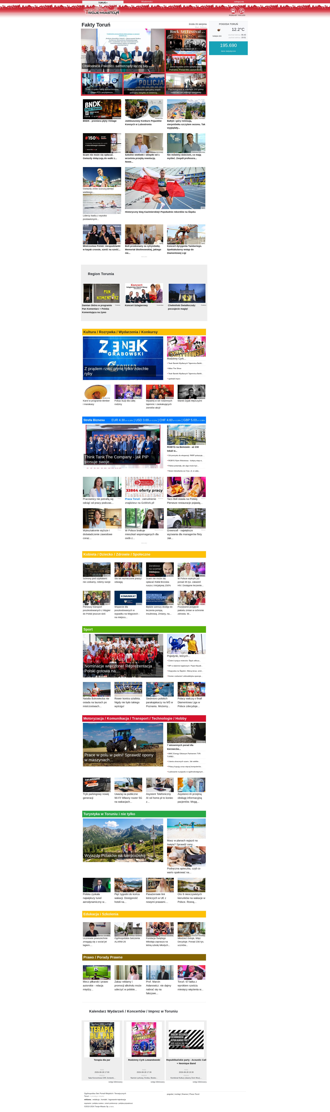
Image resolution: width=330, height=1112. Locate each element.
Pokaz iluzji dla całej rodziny (128, 401)
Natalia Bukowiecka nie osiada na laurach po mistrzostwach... (96, 702)
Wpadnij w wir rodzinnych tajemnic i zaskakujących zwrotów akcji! (159, 403)
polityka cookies (98, 1103)
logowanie (113, 1099)
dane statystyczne (228, 51)
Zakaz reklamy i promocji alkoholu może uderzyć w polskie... (127, 985)
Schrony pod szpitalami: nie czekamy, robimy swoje (96, 579)
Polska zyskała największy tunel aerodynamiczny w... (94, 898)
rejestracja (121, 1099)
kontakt (104, 1099)
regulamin (87, 1103)
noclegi (177, 1094)
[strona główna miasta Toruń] (101, 10)
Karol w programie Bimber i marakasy (96, 401)
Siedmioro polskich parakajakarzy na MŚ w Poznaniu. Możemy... (159, 702)
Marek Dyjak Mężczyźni (191, 399)
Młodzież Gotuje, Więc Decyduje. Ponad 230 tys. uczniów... (191, 940)
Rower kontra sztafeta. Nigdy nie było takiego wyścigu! (127, 702)
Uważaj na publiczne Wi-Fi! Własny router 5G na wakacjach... (128, 798)
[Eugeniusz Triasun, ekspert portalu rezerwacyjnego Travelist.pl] (123, 840)
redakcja (96, 1099)
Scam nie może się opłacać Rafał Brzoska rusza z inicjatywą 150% (159, 581)
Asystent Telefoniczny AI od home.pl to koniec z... (159, 798)
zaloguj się (239, 2)
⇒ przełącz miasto (96, 1096)
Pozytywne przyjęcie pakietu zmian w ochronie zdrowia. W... (191, 609)
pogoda (170, 1094)
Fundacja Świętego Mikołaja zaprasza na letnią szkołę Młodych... (159, 940)
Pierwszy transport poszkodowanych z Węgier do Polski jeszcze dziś (96, 609)
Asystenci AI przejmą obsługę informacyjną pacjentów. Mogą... (190, 798)
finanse (185, 1094)
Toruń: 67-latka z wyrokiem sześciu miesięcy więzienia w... (190, 985)
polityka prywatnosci (126, 1103)
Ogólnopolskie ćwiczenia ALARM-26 (128, 939)
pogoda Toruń (228, 24)
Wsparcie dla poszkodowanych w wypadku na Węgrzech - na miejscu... (128, 611)
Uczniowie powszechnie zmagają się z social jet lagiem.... (96, 940)
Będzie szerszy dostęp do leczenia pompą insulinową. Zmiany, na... (159, 609)
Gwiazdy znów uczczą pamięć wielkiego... (102, 189)
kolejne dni (217, 36)
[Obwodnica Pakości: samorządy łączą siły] (123, 50)
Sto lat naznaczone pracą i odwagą (128, 579)
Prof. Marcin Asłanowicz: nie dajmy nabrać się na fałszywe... (158, 987)
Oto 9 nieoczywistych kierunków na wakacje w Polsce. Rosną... (191, 898)
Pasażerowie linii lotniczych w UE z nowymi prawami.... (157, 898)
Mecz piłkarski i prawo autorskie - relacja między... (95, 985)
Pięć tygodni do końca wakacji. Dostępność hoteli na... (127, 898)
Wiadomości (147, 2)
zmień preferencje (111, 1103)
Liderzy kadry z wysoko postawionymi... (102, 216)
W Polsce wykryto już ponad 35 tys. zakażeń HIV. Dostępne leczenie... (191, 581)
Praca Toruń (132, 499)
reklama (87, 1099)
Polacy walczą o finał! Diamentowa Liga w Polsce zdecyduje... (190, 702)
